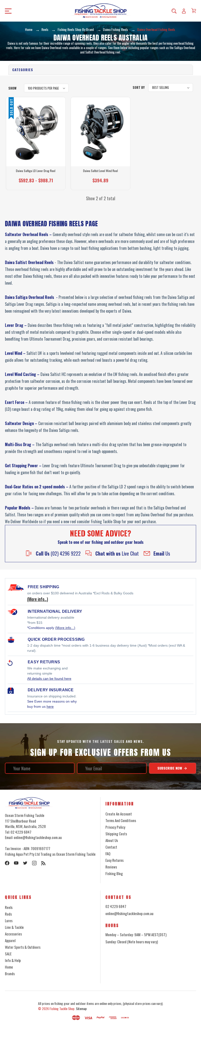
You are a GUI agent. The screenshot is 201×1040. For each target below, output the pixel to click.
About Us (111, 840)
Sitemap (81, 1008)
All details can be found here (49, 678)
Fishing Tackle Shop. (62, 1008)
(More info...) (65, 628)
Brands (10, 973)
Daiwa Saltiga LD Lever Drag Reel (35, 171)
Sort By (139, 87)
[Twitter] (25, 863)
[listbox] (46, 88)
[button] (101, 70)
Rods (8, 914)
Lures (9, 920)
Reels (9, 907)
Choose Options (100, 183)
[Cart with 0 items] (193, 10)
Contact (111, 847)
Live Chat (117, 553)
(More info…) (37, 599)
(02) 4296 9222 (58, 553)
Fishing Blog (114, 873)
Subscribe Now (170, 768)
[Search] (174, 10)
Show (12, 88)
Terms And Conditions (120, 820)
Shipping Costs (116, 833)
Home (9, 967)
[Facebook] (7, 863)
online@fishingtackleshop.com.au (129, 913)
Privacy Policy (115, 827)
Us (161, 553)
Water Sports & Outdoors (22, 947)
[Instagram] (34, 863)
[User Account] (183, 10)
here (50, 706)
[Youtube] (16, 863)
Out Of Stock (36, 183)
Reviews (111, 866)
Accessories (13, 933)
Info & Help (13, 960)
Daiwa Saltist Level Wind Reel (100, 171)
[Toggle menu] (27, 10)
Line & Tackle (14, 927)
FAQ (107, 853)
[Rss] (43, 863)
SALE (8, 953)
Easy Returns (114, 860)
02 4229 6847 (115, 906)
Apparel (10, 940)
